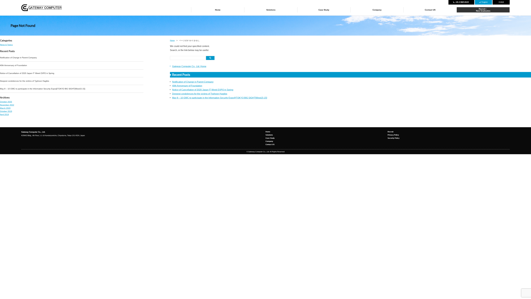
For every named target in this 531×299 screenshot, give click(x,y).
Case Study (323, 10)
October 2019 (6, 111)
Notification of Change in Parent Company (193, 82)
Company (377, 10)
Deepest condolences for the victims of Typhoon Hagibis (199, 94)
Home (217, 10)
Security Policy (393, 138)
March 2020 (5, 108)
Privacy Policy (393, 135)
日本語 (501, 2)
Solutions (270, 10)
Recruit (390, 132)
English (485, 2)
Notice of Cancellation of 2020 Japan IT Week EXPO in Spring (202, 90)
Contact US (430, 10)
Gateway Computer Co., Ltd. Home (189, 66)
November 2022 (7, 105)
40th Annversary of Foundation (187, 86)
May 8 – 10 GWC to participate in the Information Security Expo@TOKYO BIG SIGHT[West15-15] (219, 98)
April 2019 (4, 114)
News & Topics (6, 45)
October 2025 (6, 102)
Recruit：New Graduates (483, 10)
